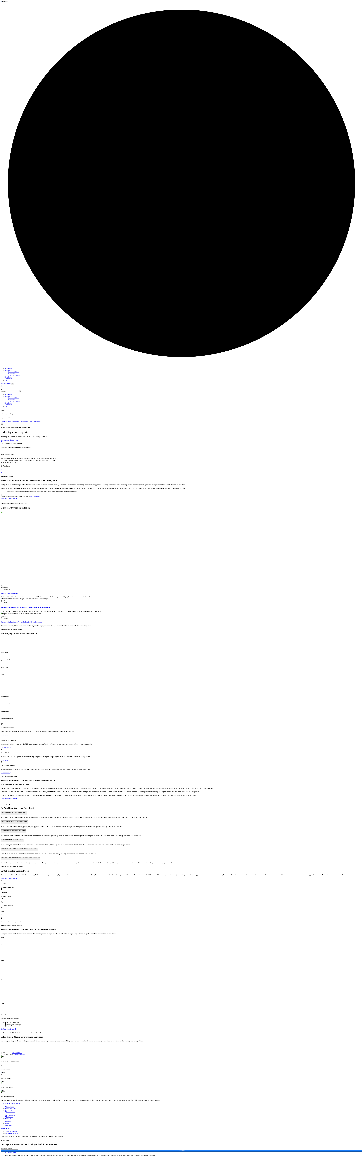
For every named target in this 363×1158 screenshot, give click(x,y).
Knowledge (8, 377)
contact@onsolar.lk (19, 1054)
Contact (7, 380)
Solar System (8, 368)
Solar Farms (28, 421)
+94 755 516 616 (35, 496)
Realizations (8, 379)
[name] (20, 391)
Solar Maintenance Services (16, 421)
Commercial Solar (13, 372)
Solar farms (11, 373)
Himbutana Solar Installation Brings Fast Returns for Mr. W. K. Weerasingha (25, 607)
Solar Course (36, 421)
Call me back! (181, 1150)
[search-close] (2, 424)
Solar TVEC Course (14, 375)
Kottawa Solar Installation (9, 593)
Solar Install (4, 421)
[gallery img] (2, 1128)
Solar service (8, 370)
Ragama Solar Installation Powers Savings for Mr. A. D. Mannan (21, 622)
